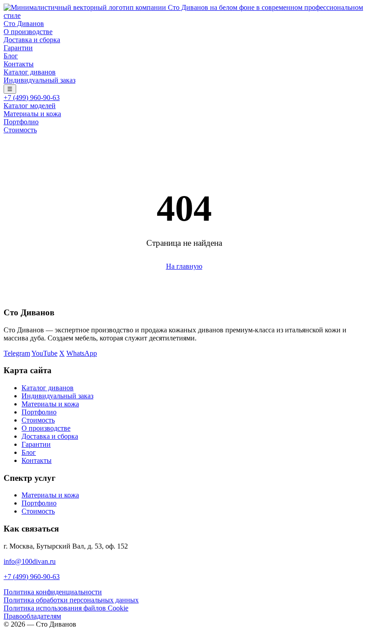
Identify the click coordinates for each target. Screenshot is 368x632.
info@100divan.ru (30, 561)
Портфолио (21, 122)
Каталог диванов (30, 72)
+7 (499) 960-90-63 (32, 97)
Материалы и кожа (32, 114)
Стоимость (20, 130)
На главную (184, 266)
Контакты (19, 64)
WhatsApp (81, 353)
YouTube (44, 353)
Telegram (17, 353)
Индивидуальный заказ (39, 80)
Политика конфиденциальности (53, 592)
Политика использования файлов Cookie (66, 608)
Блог (11, 56)
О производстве (28, 31)
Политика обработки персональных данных (71, 600)
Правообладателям (32, 616)
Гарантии (18, 48)
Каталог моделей (30, 105)
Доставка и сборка (32, 40)
